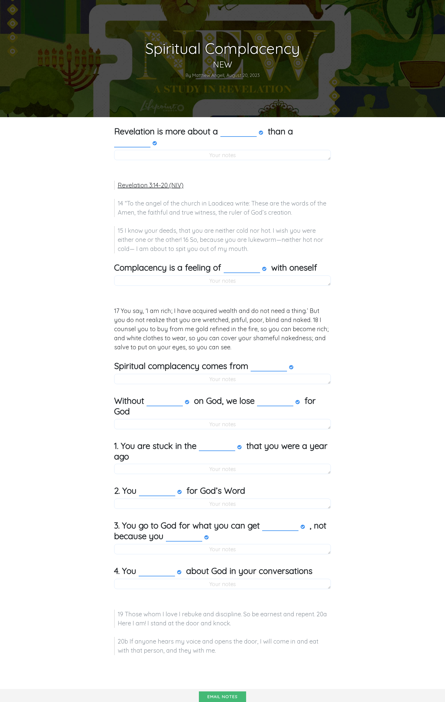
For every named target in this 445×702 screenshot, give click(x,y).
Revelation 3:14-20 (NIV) (150, 185)
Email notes (222, 696)
